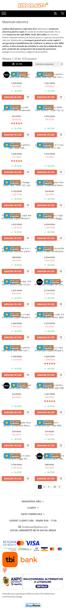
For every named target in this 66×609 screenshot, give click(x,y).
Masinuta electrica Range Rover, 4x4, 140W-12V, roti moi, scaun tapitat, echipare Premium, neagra (16, 184)
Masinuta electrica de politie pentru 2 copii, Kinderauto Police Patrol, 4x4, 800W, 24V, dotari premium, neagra (49, 250)
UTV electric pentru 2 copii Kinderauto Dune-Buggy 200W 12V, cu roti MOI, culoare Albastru (49, 217)
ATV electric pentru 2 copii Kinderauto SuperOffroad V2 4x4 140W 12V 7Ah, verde (16, 316)
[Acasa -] (33, 5)
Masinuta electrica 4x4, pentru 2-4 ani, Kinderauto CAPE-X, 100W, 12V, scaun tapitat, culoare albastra (16, 109)
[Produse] (4, 14)
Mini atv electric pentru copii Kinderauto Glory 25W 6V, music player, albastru (16, 387)
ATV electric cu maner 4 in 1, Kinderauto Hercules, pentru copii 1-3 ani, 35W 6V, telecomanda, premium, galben (16, 250)
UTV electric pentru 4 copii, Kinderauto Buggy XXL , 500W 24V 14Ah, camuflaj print (16, 457)
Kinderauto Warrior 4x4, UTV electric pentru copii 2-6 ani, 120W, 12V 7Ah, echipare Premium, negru (16, 283)
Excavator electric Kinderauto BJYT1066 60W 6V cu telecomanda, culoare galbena (49, 424)
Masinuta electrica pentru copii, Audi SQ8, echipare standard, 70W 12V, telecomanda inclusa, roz (16, 76)
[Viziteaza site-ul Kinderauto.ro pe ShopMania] (33, 605)
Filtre (18, 63)
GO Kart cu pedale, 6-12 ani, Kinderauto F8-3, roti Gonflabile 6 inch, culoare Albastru (49, 146)
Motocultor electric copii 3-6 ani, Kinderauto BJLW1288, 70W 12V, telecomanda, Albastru (49, 457)
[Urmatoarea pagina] (59, 487)
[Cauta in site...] (62, 13)
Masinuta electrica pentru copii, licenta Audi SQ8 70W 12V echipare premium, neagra (49, 387)
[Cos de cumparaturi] (55, 13)
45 (55, 486)
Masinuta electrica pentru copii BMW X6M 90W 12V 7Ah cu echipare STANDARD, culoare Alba (16, 349)
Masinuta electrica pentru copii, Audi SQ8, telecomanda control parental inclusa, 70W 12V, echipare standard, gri (16, 146)
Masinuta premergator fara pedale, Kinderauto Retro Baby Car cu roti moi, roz (16, 424)
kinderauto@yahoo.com (35, 526)
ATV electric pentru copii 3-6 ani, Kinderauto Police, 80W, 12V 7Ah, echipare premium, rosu (49, 316)
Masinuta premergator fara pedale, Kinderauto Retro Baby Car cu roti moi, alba (49, 184)
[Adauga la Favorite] (27, 97)
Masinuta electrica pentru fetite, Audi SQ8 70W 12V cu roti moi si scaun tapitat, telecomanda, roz (49, 76)
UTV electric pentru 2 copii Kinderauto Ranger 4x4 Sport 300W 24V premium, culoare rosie (49, 283)
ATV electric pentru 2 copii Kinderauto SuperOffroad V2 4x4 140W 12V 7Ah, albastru (49, 349)
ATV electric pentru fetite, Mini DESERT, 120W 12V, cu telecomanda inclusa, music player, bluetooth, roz (49, 109)
